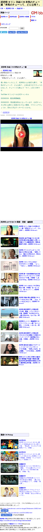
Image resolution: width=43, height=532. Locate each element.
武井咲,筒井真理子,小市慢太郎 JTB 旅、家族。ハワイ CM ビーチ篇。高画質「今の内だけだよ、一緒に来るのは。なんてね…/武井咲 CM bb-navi (30, 313)
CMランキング (5, 24)
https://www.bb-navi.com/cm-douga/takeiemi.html (15, 520)
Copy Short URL (22, 32)
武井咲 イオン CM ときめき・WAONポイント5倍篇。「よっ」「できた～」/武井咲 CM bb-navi (29, 264)
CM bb (33, 16)
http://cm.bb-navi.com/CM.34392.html (20, 513)
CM (1, 8)
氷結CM (20, 8)
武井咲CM (4, 16)
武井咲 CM (10, 8)
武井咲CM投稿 (24, 16)
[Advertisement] (21, 50)
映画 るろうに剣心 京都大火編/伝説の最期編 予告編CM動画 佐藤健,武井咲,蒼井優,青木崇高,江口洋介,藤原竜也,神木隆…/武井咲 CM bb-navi (29, 360)
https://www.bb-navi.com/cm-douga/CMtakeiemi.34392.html (22, 508)
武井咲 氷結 (7, 70)
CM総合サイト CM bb (15, 524)
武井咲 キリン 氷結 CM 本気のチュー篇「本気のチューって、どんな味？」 (21, 3)
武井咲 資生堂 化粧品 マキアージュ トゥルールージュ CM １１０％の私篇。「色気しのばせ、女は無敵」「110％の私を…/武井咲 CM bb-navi (30, 349)
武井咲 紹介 (13, 16)
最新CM (33, 20)
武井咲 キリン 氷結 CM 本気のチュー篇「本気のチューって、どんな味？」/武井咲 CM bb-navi (30, 228)
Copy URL (12, 32)
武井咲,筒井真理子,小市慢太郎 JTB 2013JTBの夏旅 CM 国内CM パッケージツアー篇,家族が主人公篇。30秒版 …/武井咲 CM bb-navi (29, 337)
